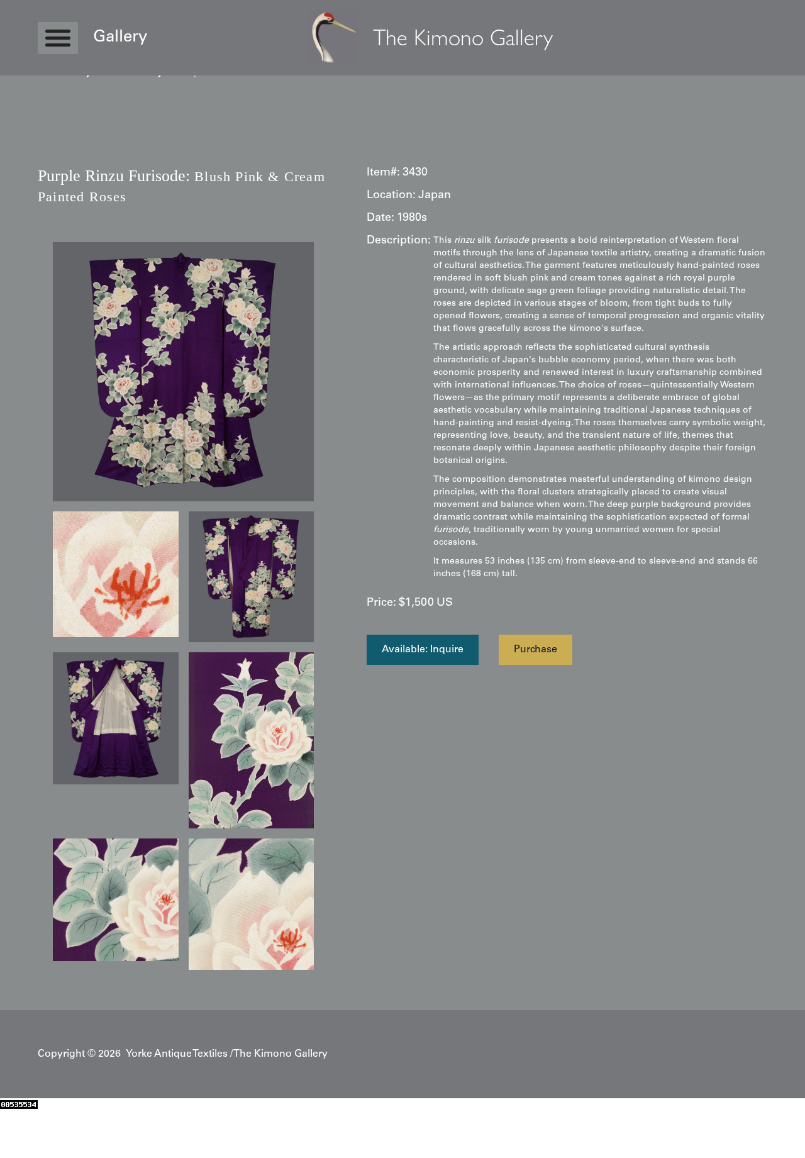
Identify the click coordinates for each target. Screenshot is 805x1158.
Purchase (535, 650)
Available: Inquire (423, 650)
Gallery (120, 38)
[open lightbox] (183, 371)
